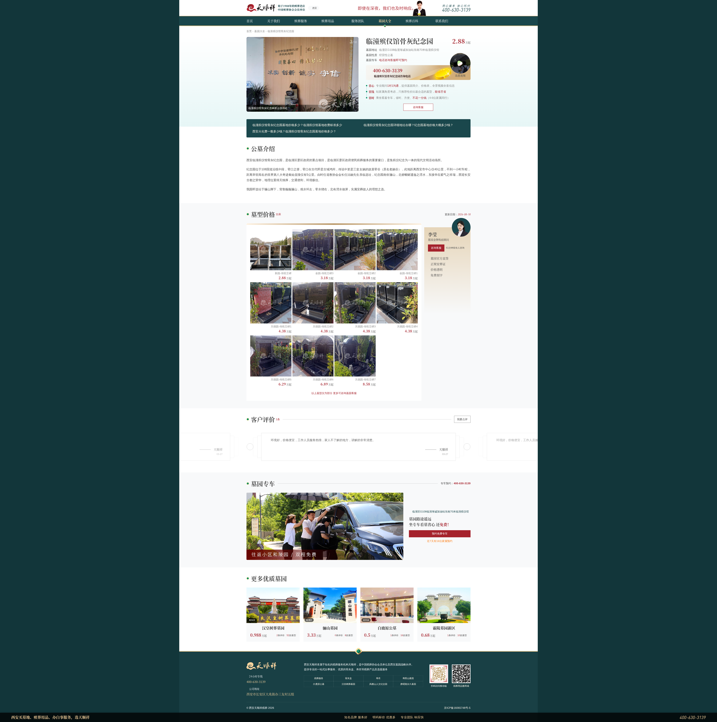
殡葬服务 (300, 20)
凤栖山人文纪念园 (378, 684)
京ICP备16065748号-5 (457, 707)
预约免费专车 (440, 533)
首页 (249, 20)
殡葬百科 (412, 20)
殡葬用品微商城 (461, 686)
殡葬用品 (327, 20)
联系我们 (441, 20)
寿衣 (378, 678)
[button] (467, 446)
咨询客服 (418, 107)
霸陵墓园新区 (444, 628)
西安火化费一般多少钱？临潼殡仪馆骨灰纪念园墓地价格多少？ (294, 131)
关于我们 (273, 20)
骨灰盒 (348, 678)
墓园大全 (384, 20)
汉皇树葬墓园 (273, 628)
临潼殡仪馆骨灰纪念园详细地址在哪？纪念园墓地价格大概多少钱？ (408, 125)
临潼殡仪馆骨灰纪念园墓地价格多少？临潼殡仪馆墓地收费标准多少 (297, 125)
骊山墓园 (330, 628)
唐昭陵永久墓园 (408, 684)
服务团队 (357, 20)
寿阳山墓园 (408, 678)
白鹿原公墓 (387, 628)
